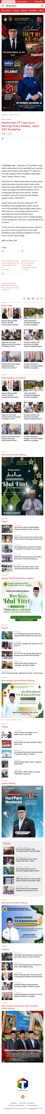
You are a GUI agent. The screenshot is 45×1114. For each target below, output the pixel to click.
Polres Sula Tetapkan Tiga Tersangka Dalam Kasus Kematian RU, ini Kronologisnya (28, 850)
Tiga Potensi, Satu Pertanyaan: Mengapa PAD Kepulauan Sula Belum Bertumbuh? (27, 890)
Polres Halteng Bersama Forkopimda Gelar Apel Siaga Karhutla (27, 966)
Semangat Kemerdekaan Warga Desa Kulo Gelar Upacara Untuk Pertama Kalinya (28, 956)
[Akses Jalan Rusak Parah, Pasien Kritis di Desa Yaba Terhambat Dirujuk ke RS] (7, 539)
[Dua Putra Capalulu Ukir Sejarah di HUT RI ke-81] (7, 645)
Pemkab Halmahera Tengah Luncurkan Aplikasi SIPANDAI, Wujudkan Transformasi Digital (33, 366)
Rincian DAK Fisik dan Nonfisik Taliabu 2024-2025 (28, 743)
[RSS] (23, 1097)
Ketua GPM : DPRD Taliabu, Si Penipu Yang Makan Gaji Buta (27, 773)
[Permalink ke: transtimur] (3, 134)
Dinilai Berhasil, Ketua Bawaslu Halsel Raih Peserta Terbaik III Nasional (27, 558)
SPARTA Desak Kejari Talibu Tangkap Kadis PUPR (27, 763)
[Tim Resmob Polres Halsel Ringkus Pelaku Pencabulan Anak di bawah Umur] (7, 529)
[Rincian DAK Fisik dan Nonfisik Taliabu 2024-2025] (6, 744)
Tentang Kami (32, 1105)
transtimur (9, 133)
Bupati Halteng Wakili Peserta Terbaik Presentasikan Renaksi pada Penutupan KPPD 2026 (10, 323)
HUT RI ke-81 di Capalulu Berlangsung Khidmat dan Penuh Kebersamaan (27, 654)
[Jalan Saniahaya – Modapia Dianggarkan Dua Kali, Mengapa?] (33, 313)
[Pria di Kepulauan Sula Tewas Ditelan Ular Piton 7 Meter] (8, 861)
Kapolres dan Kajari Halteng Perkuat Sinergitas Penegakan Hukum (11, 344)
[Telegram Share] (37, 298)
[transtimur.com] (16, 6)
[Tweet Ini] (28, 298)
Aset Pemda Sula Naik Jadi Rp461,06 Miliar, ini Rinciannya (22, 673)
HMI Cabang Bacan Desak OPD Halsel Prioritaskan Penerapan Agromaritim (27, 548)
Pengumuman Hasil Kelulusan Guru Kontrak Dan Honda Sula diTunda (10, 285)
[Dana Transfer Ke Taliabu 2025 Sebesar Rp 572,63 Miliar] (6, 734)
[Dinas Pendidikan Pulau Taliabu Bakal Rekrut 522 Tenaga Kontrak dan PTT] (10, 255)
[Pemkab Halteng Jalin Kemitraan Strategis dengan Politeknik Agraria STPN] (33, 334)
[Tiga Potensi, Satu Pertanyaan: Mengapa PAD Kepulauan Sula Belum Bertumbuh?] (8, 890)
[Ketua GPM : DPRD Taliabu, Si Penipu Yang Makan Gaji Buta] (5, 773)
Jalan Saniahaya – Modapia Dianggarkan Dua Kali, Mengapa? (32, 323)
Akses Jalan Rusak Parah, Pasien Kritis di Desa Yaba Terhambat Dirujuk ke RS (28, 538)
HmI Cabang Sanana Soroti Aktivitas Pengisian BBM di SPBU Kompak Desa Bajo (27, 635)
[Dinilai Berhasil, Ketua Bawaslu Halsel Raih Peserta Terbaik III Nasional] (7, 558)
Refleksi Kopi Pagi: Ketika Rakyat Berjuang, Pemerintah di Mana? (11, 366)
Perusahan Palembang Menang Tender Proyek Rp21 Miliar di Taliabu (28, 753)
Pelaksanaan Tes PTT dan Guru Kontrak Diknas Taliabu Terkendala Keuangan (29, 264)
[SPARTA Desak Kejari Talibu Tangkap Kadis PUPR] (5, 764)
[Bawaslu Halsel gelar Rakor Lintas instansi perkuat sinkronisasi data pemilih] (7, 568)
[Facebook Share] (24, 298)
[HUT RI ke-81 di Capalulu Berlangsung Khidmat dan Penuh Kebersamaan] (7, 655)
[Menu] (3, 6)
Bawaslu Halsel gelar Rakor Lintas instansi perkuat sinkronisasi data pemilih (26, 568)
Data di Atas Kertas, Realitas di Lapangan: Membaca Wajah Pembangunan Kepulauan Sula (25, 664)
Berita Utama (6, 119)
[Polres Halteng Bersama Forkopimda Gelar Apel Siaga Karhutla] (7, 966)
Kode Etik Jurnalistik (26, 1103)
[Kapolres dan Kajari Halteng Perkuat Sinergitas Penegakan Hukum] (11, 334)
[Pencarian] (42, 6)
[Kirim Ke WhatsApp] (41, 298)
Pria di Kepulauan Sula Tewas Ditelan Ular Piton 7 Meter (26, 860)
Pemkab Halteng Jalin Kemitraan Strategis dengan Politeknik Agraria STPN (33, 344)
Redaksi (14, 1103)
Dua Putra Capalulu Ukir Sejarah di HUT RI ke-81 (28, 645)
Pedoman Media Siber (16, 1105)
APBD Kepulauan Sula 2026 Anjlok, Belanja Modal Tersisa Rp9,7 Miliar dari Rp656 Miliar (28, 880)
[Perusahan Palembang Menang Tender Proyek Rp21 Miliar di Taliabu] (6, 754)
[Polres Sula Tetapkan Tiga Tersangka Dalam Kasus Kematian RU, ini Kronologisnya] (8, 851)
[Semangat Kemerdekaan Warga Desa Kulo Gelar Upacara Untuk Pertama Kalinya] (7, 957)
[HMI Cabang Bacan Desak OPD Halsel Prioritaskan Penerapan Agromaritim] (7, 549)
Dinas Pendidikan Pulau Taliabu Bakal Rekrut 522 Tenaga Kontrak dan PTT (10, 264)
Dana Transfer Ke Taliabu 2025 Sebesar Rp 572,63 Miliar (25, 733)
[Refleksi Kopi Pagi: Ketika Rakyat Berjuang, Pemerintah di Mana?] (11, 356)
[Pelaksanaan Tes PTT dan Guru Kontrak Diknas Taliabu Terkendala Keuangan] (30, 255)
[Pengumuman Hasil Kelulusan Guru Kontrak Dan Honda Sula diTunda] (10, 277)
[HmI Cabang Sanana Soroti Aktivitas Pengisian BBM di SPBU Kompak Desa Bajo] (7, 635)
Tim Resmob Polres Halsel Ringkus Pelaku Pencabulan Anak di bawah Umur (26, 528)
